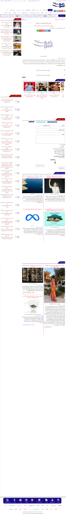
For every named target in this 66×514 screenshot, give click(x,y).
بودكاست (58, 502)
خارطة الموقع (52, 502)
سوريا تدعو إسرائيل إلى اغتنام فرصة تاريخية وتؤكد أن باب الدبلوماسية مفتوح (6, 39)
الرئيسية (63, 19)
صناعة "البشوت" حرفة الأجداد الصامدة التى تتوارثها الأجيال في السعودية (6, 191)
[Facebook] (52, 122)
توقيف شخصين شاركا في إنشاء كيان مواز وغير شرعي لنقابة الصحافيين (6, 143)
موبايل (14, 502)
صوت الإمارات (6, 0)
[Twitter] (41, 122)
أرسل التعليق (61, 168)
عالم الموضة (57, 19)
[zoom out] (26, 19)
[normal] (24, 19)
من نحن (46, 502)
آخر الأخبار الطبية (48, 326)
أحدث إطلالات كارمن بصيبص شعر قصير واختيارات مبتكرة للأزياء (41, 97)
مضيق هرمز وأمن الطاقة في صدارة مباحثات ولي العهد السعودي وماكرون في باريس (7, 53)
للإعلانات (26, 502)
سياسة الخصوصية (7, 502)
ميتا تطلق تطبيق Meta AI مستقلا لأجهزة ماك (32, 209)
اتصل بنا (20, 502)
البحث (25, 0)
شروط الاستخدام (61, 147)
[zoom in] (23, 19)
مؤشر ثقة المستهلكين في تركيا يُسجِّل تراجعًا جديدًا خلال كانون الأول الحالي (6, 223)
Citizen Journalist (39, 502)
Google (2, 0)
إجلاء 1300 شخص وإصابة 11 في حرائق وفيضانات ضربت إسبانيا (35, 15)
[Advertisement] (26, 6)
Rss (32, 502)
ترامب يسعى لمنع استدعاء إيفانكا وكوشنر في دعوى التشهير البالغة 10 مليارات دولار (7, 32)
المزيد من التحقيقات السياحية (28, 292)
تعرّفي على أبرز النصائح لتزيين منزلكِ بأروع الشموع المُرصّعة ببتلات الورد (7, 175)
